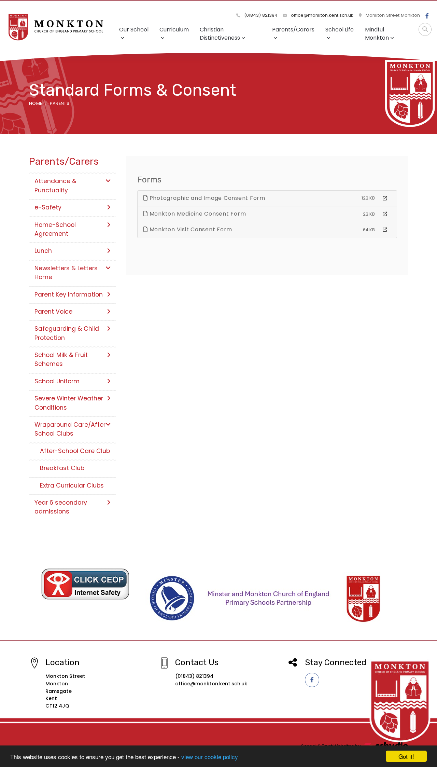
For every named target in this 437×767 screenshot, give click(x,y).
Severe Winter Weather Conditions (68, 402)
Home (35, 103)
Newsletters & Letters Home (66, 272)
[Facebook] (427, 16)
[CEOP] (85, 584)
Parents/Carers (293, 29)
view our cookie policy (209, 756)
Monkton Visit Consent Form (190, 229)
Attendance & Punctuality (55, 185)
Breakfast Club (62, 468)
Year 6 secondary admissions (60, 507)
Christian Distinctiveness (220, 34)
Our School (134, 29)
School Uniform (57, 381)
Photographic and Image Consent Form (206, 198)
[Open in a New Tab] (385, 198)
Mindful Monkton (377, 34)
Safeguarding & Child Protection (66, 333)
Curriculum (174, 29)
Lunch (43, 251)
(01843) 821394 (260, 15)
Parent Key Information (68, 294)
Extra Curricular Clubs (72, 485)
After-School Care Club (75, 451)
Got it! (406, 756)
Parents (59, 103)
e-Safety (47, 207)
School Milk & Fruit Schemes (61, 359)
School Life (339, 29)
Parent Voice (53, 311)
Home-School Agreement (55, 229)
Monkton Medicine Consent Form (197, 214)
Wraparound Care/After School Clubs (69, 429)
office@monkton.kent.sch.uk (321, 15)
